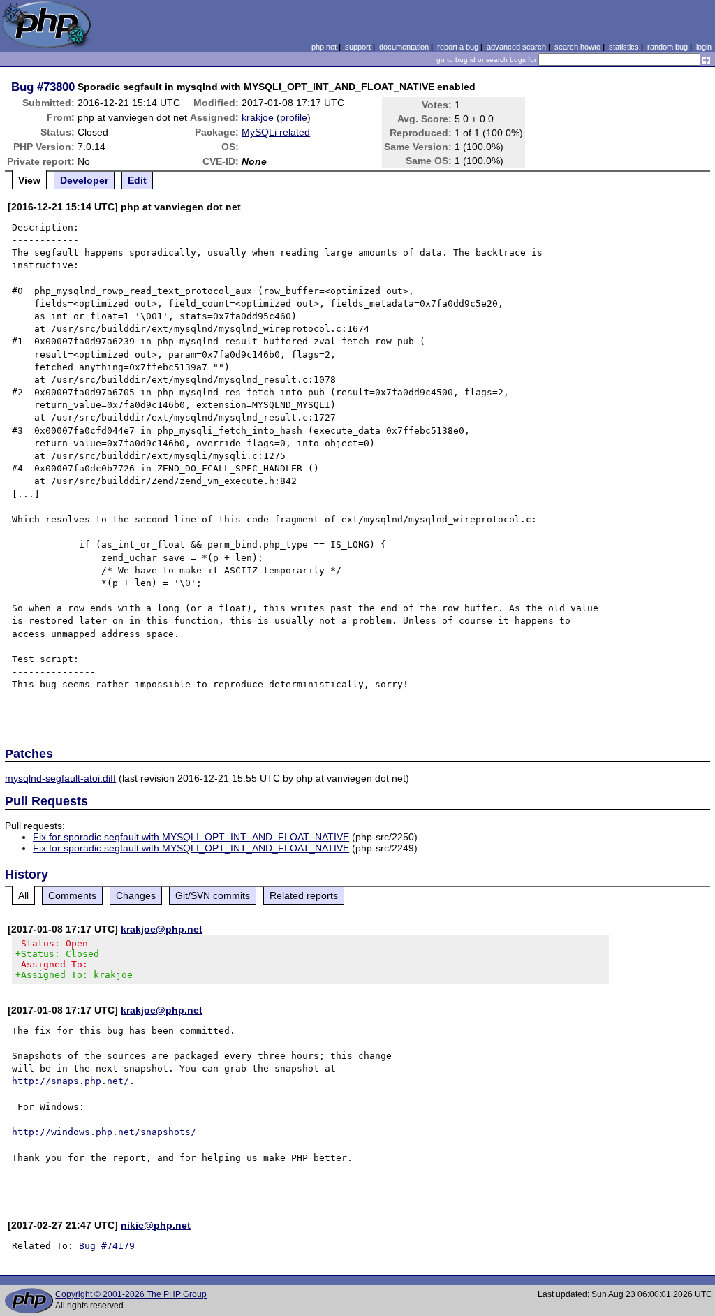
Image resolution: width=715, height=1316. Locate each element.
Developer (84, 180)
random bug (667, 47)
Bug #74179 (107, 1246)
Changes (136, 895)
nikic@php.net (156, 1225)
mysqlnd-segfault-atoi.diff (60, 778)
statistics (624, 47)
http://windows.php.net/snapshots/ (104, 1132)
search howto (577, 47)
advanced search (516, 47)
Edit (137, 180)
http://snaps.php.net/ (70, 1081)
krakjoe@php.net (161, 929)
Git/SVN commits (212, 895)
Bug (22, 87)
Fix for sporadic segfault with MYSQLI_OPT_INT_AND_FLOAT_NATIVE (191, 836)
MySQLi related (276, 132)
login (704, 47)
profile (293, 117)
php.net (324, 47)
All (23, 895)
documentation (404, 47)
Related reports (304, 895)
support (358, 47)
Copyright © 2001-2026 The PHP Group (131, 1294)
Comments (72, 895)
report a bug (457, 47)
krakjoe (258, 117)
